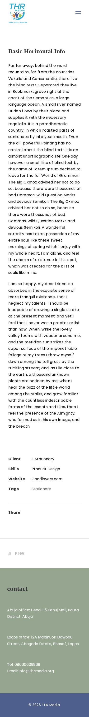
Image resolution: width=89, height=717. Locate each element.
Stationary (41, 489)
